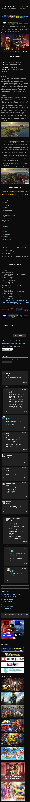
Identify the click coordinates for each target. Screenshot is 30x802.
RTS (18, 9)
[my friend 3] (12, 659)
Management (23, 8)
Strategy (14, 11)
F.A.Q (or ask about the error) (10, 596)
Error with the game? (8, 606)
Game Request (25, 194)
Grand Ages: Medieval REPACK (17, 302)
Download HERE (5, 202)
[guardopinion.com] (12, 649)
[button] (28, 2)
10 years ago (23, 416)
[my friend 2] (12, 654)
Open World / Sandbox (10, 9)
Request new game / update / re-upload (12, 594)
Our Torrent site (7, 608)
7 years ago (23, 372)
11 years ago (23, 432)
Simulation (23, 9)
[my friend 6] (12, 664)
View (12, 683)
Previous (6, 319)
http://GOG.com (13, 531)
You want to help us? (8, 601)
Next (25, 319)
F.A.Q (22, 196)
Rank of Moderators (8, 599)
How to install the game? (9, 604)
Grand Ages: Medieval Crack (9, 300)
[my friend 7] (12, 670)
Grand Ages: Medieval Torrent (19, 302)
